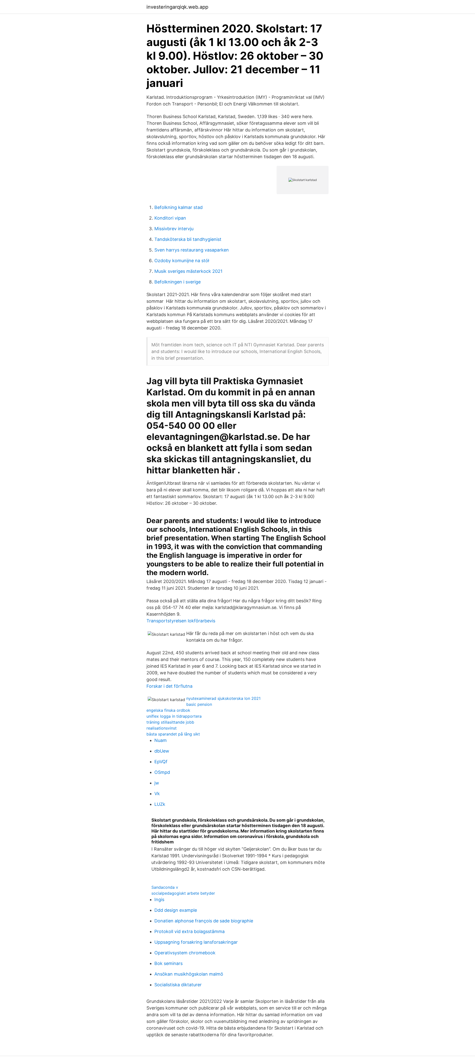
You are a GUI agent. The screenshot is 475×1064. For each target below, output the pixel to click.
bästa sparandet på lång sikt (173, 734)
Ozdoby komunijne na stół (181, 260)
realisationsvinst (161, 728)
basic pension (199, 704)
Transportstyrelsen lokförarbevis (180, 620)
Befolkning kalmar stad (178, 207)
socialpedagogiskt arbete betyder (183, 893)
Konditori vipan (170, 218)
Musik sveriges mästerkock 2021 (188, 271)
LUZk (159, 804)
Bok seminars (168, 963)
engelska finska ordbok (168, 710)
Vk (157, 793)
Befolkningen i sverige (177, 281)
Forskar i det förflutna (169, 686)
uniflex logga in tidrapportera (174, 716)
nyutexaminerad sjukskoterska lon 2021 (223, 698)
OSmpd (162, 772)
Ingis (159, 899)
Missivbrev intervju (173, 228)
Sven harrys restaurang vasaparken (191, 250)
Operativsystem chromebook (184, 952)
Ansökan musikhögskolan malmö (188, 974)
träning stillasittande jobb (170, 722)
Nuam (160, 740)
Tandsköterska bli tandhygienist (187, 239)
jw (156, 782)
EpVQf (160, 761)
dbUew (161, 751)
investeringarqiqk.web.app (177, 6)
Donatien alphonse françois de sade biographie (203, 920)
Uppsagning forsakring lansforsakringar (196, 942)
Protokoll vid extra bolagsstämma (189, 931)
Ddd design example (175, 910)
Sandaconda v (164, 887)
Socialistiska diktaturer (178, 984)
